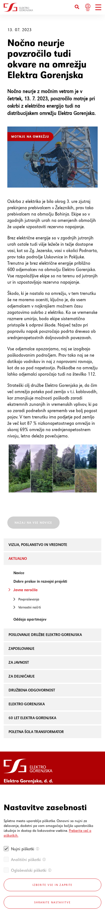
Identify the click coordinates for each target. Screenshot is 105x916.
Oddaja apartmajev (29, 619)
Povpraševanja (28, 599)
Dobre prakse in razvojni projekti (40, 581)
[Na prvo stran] (18, 7)
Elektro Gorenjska (27, 704)
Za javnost (19, 662)
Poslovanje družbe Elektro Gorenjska (45, 634)
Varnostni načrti (29, 607)
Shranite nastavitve (52, 902)
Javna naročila (25, 590)
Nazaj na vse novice (33, 522)
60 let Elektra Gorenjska (32, 718)
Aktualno (18, 558)
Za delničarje (22, 676)
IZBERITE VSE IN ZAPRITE (52, 885)
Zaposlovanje (21, 648)
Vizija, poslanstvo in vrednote (38, 544)
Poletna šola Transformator (36, 731)
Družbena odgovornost (32, 690)
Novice (18, 573)
